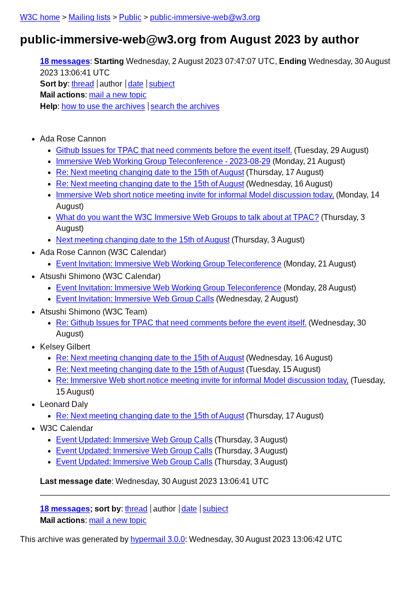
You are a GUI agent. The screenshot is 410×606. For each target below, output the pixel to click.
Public (130, 17)
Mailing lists (89, 17)
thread (83, 84)
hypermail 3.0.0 (157, 539)
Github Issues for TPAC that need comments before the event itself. (174, 150)
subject (161, 84)
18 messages (65, 61)
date (136, 84)
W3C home (40, 17)
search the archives (185, 106)
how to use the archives (103, 106)
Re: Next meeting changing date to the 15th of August (150, 172)
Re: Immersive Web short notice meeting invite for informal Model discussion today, (202, 380)
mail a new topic (117, 94)
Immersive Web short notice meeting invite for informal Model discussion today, (195, 194)
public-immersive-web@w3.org (205, 17)
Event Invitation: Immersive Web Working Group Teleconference (169, 264)
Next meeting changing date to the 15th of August (143, 240)
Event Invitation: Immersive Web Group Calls (135, 298)
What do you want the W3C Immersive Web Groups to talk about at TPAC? (187, 217)
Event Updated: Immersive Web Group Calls (134, 440)
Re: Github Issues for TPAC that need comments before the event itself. (181, 322)
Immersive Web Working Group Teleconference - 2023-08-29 (163, 161)
